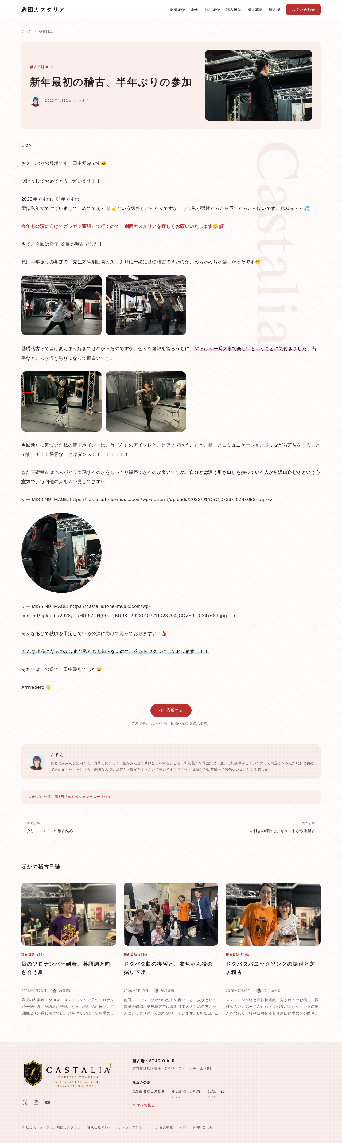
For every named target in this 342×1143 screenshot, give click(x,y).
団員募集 (255, 9)
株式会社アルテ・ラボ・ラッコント (115, 1127)
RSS (183, 1127)
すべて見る (146, 1105)
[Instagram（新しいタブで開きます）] (36, 1102)
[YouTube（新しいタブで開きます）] (47, 1102)
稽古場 (274, 9)
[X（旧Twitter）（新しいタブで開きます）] (25, 1102)
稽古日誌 (234, 9)
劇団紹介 (177, 9)
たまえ (83, 101)
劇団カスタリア (43, 10)
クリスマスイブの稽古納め (50, 827)
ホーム (26, 31)
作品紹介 (212, 9)
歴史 (195, 9)
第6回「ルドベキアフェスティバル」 (85, 796)
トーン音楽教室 (161, 1127)
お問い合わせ (303, 9)
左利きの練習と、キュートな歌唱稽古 (282, 827)
